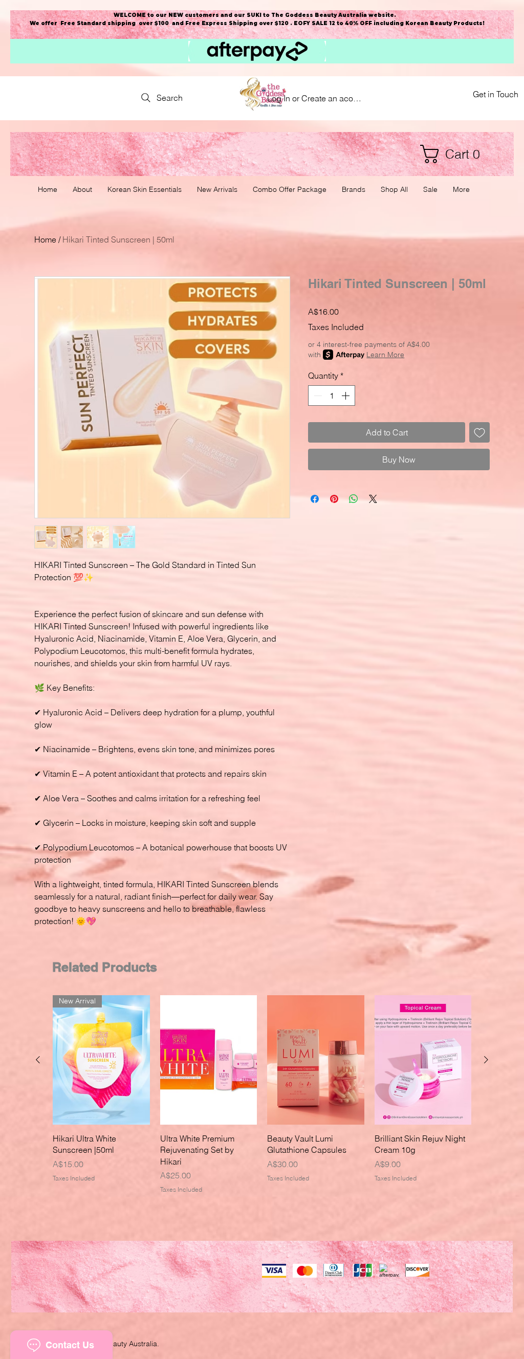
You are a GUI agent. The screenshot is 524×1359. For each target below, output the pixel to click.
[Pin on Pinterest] (334, 499)
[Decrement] (317, 395)
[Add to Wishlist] (479, 432)
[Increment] (346, 395)
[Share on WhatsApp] (353, 499)
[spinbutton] (331, 395)
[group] (262, 1095)
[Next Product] (486, 1060)
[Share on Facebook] (315, 499)
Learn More (385, 354)
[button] (455, 154)
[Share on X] (373, 499)
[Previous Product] (38, 1060)
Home (45, 239)
